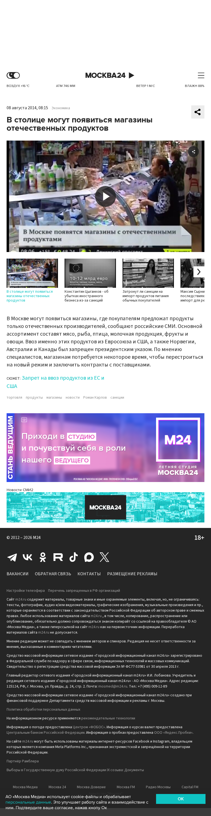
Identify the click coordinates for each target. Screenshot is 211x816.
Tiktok (73, 557)
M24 (37, 538)
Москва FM (126, 787)
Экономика (61, 108)
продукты (34, 397)
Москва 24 (105, 75)
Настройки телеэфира (26, 590)
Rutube (58, 557)
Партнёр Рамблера (23, 761)
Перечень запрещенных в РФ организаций (84, 590)
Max (89, 557)
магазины (54, 397)
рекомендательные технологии (108, 718)
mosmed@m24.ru (112, 686)
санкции (117, 397)
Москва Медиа (25, 787)
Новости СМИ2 (20, 490)
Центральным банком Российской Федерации (46, 732)
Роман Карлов (95, 397)
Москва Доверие (91, 787)
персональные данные (28, 802)
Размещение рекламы (132, 574)
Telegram (12, 557)
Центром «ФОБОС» (89, 727)
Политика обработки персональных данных (43, 709)
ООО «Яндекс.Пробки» (173, 732)
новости (73, 397)
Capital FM (190, 787)
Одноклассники (42, 557)
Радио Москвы (158, 787)
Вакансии (18, 574)
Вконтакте (27, 557)
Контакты (89, 574)
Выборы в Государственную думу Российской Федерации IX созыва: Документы (75, 770)
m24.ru (20, 599)
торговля (14, 397)
